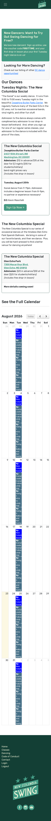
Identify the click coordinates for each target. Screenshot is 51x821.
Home (4, 746)
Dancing (6, 753)
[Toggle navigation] (5, 4)
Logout (5, 766)
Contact (6, 759)
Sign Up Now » (15, 207)
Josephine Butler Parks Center (27, 102)
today (31, 316)
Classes (5, 750)
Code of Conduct (10, 756)
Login (4, 763)
